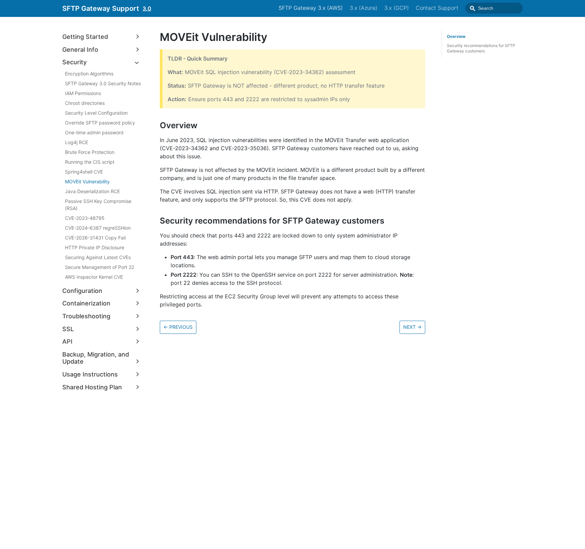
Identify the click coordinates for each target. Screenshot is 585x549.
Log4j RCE (76, 142)
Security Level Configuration (96, 113)
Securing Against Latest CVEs (98, 257)
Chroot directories (85, 103)
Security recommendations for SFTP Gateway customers (481, 48)
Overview (456, 36)
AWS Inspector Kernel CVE (94, 277)
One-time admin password (94, 132)
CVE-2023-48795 (85, 218)
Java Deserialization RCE (92, 191)
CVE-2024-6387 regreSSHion (98, 228)
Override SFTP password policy (100, 122)
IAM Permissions (83, 93)
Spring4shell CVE (84, 172)
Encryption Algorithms (89, 73)
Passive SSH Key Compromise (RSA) (98, 204)
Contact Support (437, 7)
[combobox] (494, 8)
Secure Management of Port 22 (99, 267)
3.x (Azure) (363, 7)
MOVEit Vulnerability (87, 181)
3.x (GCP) (396, 7)
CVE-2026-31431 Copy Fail (95, 238)
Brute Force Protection (89, 152)
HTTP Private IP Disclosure (94, 247)
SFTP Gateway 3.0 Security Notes (103, 83)
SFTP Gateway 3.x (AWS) (311, 7)
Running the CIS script (89, 162)
